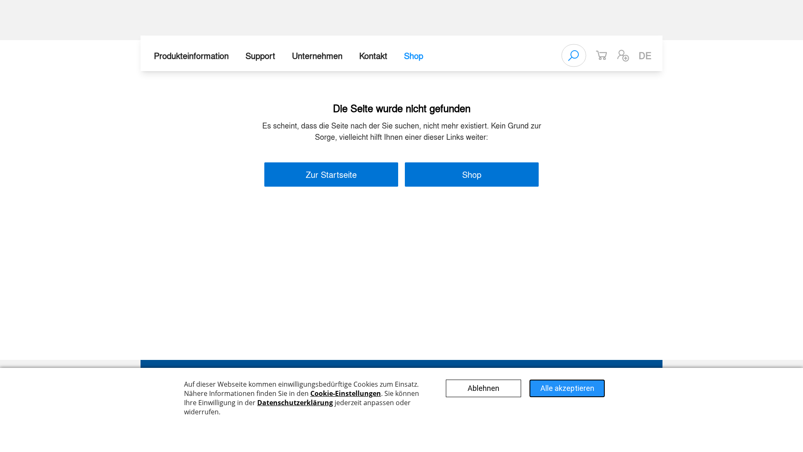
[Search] (573, 55)
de (645, 55)
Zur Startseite (331, 174)
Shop (413, 55)
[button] (623, 55)
